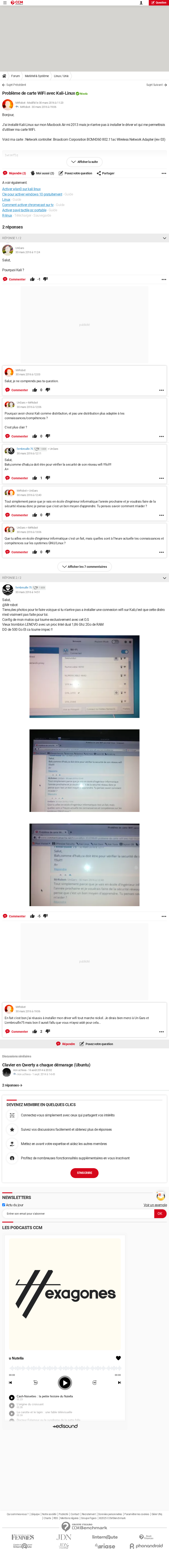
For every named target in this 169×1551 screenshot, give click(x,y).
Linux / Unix (61, 76)
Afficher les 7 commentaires (87, 566)
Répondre (68, 1044)
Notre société (49, 1514)
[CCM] (17, 3)
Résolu (84, 93)
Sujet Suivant (154, 85)
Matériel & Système (37, 76)
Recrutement (89, 1514)
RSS (55, 1518)
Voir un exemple (155, 1205)
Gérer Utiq (157, 1514)
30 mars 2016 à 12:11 (29, 453)
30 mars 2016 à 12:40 (29, 495)
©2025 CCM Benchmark (112, 1518)
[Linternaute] (105, 1537)
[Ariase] (105, 1546)
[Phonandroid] (146, 1546)
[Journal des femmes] (22, 1537)
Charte (47, 1518)
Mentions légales (69, 1518)
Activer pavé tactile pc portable (24, 210)
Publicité (63, 1514)
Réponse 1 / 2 (11, 238)
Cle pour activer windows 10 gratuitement (32, 194)
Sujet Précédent (16, 85)
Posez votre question (78, 173)
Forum (15, 76)
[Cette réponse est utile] (32, 279)
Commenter (17, 279)
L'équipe (35, 1514)
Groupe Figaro (89, 1518)
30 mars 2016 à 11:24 (27, 252)
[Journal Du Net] (63, 1537)
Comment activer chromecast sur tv (28, 205)
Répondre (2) (17, 173)
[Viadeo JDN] (63, 1546)
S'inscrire (84, 1173)
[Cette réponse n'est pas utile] (45, 279)
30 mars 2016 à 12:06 (29, 407)
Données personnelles (110, 1514)
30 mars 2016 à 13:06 (29, 532)
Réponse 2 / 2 (11, 577)
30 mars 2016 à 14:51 (27, 592)
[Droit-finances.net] (146, 1537)
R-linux (7, 215)
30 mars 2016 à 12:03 (28, 374)
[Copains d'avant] (22, 1546)
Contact (75, 1514)
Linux (6, 199)
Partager (108, 173)
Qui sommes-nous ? (18, 1514)
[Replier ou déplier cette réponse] (164, 238)
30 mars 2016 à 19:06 (44, 107)
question (161, 2)
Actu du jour (14, 1205)
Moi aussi (45, 173)
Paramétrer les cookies (136, 1514)
